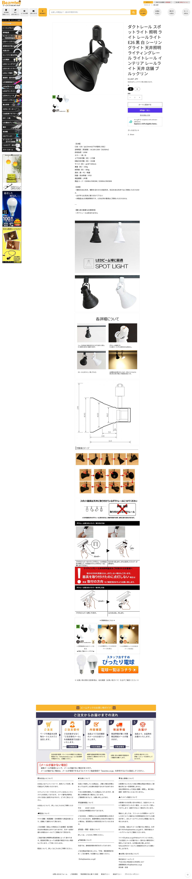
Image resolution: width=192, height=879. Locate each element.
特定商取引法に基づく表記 (89, 874)
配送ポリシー (105, 874)
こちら (60, 805)
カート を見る (186, 12)
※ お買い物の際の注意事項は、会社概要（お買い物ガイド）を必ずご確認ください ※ (107, 680)
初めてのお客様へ (163, 2)
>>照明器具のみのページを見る (85, 647)
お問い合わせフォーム (60, 874)
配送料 (130, 82)
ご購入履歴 (155, 5)
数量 (129, 93)
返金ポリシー (117, 874)
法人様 (182, 2)
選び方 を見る (172, 12)
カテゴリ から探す (143, 12)
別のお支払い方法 (145, 115)
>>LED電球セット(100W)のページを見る (107, 647)
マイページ (147, 5)
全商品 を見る (157, 12)
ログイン (148, 2)
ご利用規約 (74, 874)
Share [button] (132, 134)
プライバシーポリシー (132, 874)
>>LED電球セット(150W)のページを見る (129, 647)
